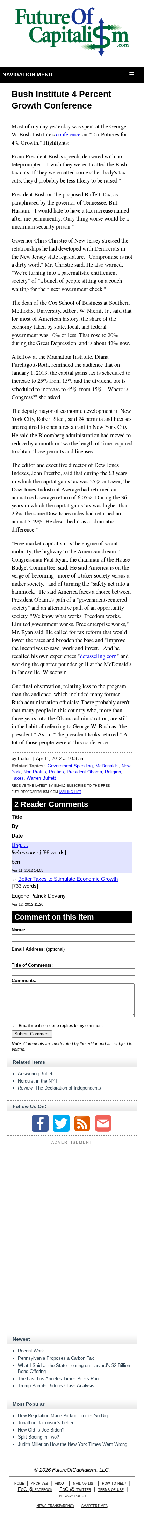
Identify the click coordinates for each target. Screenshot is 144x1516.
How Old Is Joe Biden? (41, 1430)
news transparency (55, 1505)
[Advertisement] (72, 1190)
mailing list (70, 791)
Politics (56, 771)
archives (39, 1483)
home (19, 1483)
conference (68, 134)
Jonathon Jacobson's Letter (45, 1422)
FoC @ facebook (35, 1489)
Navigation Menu (27, 74)
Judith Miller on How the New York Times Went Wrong (72, 1444)
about (60, 1483)
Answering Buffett (36, 1073)
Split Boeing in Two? (38, 1437)
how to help (114, 1483)
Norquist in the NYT (38, 1081)
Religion (113, 771)
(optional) (38, 949)
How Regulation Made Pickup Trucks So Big (63, 1415)
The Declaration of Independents (59, 1088)
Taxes (18, 778)
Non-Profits (34, 771)
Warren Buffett (41, 778)
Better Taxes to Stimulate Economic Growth (68, 879)
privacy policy (72, 1495)
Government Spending (70, 765)
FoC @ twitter (75, 1489)
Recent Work (31, 1350)
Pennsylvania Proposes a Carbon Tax (56, 1358)
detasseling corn (98, 656)
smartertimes (94, 1505)
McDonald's (107, 765)
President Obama (84, 771)
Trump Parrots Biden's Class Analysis (56, 1385)
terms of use (111, 1489)
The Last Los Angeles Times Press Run (58, 1378)
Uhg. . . (20, 845)
